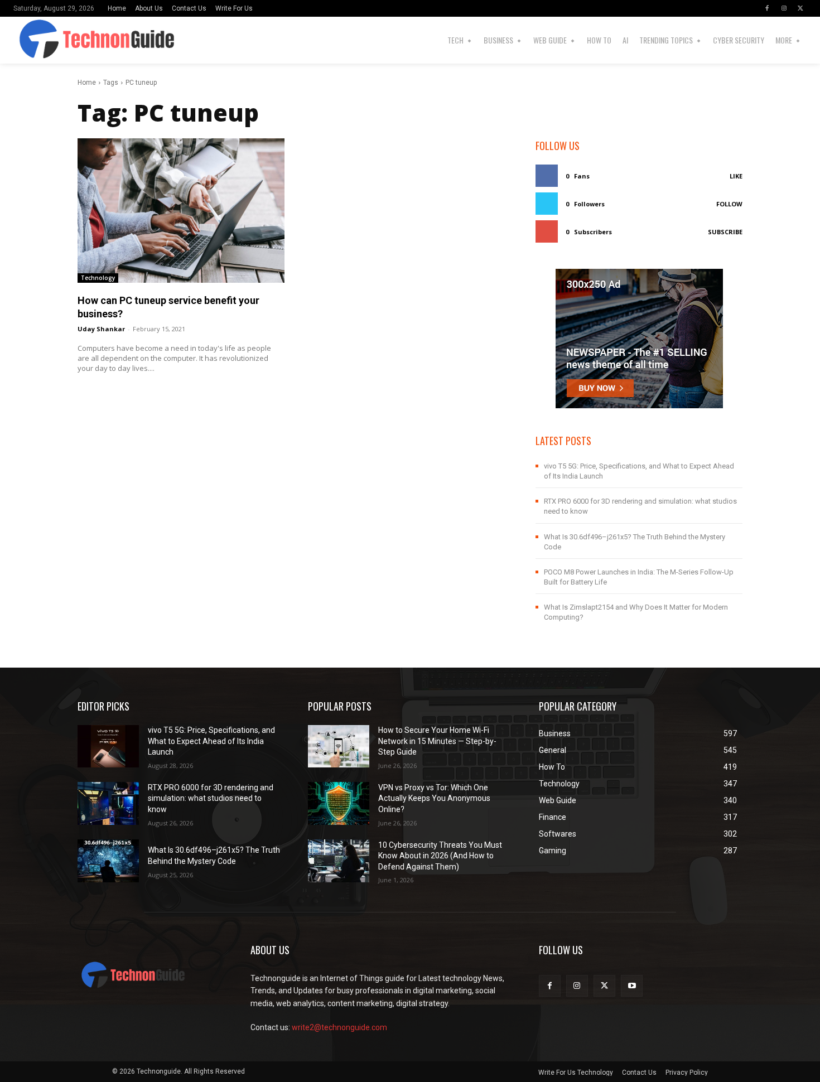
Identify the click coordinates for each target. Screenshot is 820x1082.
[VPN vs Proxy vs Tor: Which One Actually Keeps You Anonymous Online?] (338, 803)
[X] (800, 8)
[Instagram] (784, 8)
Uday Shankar (101, 329)
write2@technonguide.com (339, 1027)
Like (736, 176)
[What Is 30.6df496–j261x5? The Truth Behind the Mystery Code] (108, 860)
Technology (98, 278)
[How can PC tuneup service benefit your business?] (181, 210)
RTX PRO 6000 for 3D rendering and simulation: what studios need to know (210, 798)
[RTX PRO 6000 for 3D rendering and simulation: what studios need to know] (108, 803)
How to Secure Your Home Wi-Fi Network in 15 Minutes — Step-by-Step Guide (437, 741)
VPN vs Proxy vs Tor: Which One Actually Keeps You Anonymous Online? (434, 798)
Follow (729, 204)
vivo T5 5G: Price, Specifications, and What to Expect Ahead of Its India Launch (211, 741)
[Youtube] (632, 986)
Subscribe (725, 232)
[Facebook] (767, 8)
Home (87, 82)
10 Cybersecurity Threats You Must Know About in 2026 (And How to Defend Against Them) (440, 856)
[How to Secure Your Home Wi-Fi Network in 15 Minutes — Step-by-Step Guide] (338, 746)
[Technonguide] (32, 40)
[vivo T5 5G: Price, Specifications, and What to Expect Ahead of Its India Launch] (108, 746)
